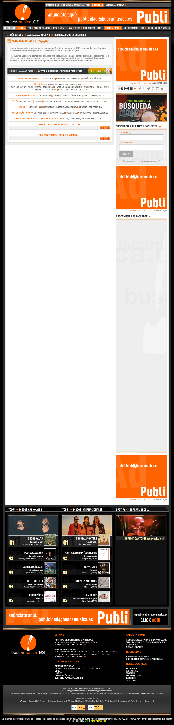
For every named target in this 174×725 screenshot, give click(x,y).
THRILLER (67, 101)
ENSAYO (75, 107)
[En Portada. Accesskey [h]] (10, 28)
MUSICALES (76, 96)
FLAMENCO (37, 90)
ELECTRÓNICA (70, 90)
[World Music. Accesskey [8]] (88, 28)
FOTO (51, 113)
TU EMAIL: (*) (125, 133)
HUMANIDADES (62, 107)
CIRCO (86, 96)
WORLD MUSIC (64, 87)
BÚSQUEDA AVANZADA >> (79, 60)
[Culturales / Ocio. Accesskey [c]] (113, 28)
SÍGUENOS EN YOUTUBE (162, 88)
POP (13, 87)
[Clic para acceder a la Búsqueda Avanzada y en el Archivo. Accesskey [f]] (59, 74)
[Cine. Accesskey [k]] (142, 28)
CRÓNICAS (76, 79)
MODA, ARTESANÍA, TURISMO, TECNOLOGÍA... (84, 119)
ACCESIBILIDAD (52, 5)
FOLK (47, 90)
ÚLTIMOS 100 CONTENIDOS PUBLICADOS (64, 84)
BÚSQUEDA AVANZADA (109, 5)
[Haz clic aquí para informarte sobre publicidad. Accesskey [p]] (150, 624)
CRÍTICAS (96, 79)
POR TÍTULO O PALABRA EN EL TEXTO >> (60, 124)
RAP (106, 87)
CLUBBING (77, 87)
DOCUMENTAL (92, 101)
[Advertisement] (107, 16)
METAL (38, 87)
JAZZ (45, 87)
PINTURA (59, 113)
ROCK (30, 87)
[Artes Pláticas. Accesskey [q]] (162, 28)
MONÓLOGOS (97, 96)
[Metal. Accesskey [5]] (63, 28)
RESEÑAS (86, 79)
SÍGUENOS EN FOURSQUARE (153, 88)
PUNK (54, 90)
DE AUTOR (21, 87)
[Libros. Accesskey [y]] (150, 28)
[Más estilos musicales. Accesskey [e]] (100, 28)
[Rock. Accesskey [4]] (55, 28)
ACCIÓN (57, 101)
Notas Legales (140, 693)
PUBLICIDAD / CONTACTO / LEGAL (75, 5)
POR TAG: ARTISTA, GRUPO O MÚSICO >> (60, 135)
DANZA (66, 96)
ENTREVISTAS (62, 79)
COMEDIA (47, 101)
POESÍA (83, 107)
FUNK (92, 87)
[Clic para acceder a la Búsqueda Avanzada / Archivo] (45, 36)
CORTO (104, 101)
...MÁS (108, 654)
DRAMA (38, 101)
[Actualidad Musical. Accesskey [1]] (22, 28)
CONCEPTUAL (84, 113)
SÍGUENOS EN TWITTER (148, 88)
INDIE (86, 87)
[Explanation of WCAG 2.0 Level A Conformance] (95, 710)
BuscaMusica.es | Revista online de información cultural (86, 688)
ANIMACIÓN (78, 101)
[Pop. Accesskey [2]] (29, 28)
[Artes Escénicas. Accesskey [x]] (131, 28)
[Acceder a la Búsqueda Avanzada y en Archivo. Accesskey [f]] (141, 121)
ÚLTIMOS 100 (45, 96)
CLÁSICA (83, 90)
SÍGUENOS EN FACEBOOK (140, 88)
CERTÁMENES (95, 107)
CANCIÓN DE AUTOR (68, 652)
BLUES (52, 87)
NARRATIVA (48, 107)
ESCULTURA (71, 113)
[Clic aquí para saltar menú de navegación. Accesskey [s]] (87, 3)
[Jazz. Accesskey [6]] (70, 28)
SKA (60, 90)
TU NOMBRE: (125, 142)
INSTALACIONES (100, 113)
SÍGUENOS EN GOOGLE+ (144, 88)
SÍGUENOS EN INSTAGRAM (157, 88)
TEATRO (57, 96)
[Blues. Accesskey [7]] (77, 28)
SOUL (99, 87)
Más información (98, 721)
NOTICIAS (50, 79)
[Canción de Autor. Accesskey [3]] (41, 28)
